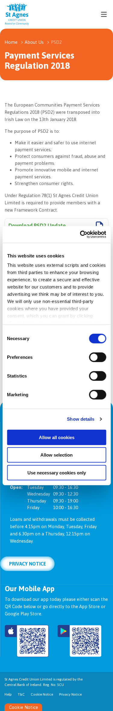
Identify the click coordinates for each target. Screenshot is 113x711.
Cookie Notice (42, 694)
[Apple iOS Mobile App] (27, 641)
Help (8, 694)
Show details (80, 419)
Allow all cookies (56, 437)
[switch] (97, 357)
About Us (34, 42)
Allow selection (56, 455)
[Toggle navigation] (103, 14)
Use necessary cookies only (56, 472)
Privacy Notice (27, 563)
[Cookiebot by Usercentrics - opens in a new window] (80, 234)
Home (11, 42)
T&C (21, 694)
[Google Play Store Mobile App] (80, 641)
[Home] (12, 14)
